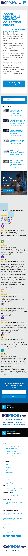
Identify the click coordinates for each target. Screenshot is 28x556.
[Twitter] (7, 536)
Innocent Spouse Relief (12, 448)
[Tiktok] (17, 536)
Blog (7, 470)
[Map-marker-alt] (14, 536)
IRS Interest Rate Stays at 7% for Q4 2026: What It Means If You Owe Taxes (17, 121)
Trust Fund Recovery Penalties (13, 453)
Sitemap (8, 532)
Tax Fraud (18, 29)
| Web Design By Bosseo (17, 550)
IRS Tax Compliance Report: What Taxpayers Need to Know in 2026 (17, 152)
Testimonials (9, 466)
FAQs (7, 469)
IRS (13, 29)
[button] (24, 2)
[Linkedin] (12, 536)
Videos (7, 464)
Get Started (9, 190)
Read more (3, 374)
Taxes (23, 29)
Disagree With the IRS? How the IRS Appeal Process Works (16, 111)
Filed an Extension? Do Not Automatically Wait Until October (16, 131)
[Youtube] (9, 536)
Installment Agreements (12, 455)
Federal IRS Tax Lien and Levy (13, 446)
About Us (8, 467)
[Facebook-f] (4, 536)
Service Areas (9, 472)
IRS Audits (8, 450)
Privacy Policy (9, 531)
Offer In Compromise (11, 451)
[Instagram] (19, 536)
